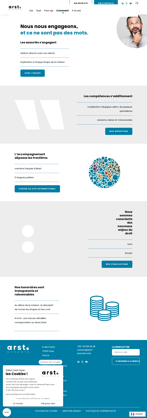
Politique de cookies (46, 411)
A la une (76, 10)
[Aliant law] (136, 3)
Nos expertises (118, 131)
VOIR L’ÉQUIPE (33, 73)
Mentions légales (72, 411)
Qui (31, 10)
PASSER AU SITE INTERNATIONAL (37, 188)
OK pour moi (48, 403)
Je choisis (18, 403)
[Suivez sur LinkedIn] (123, 3)
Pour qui (48, 10)
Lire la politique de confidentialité (20, 394)
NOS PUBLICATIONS (117, 264)
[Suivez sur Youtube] (131, 3)
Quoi (38, 10)
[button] (7, 412)
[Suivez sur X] (127, 3)
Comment (62, 10)
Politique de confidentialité (101, 411)
